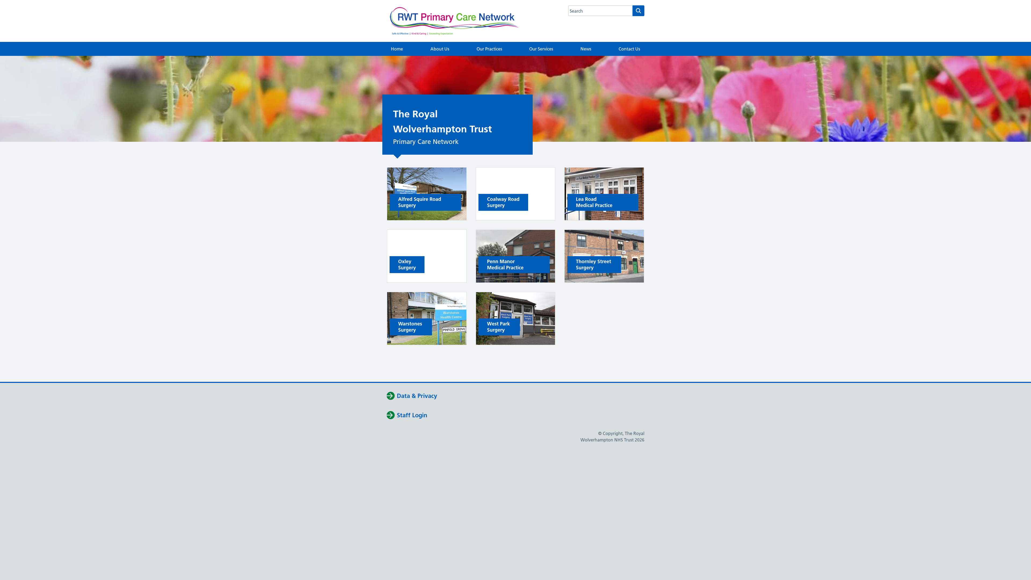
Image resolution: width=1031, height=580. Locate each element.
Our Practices (489, 49)
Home (397, 49)
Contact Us (629, 49)
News (585, 49)
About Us (439, 49)
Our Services (541, 49)
